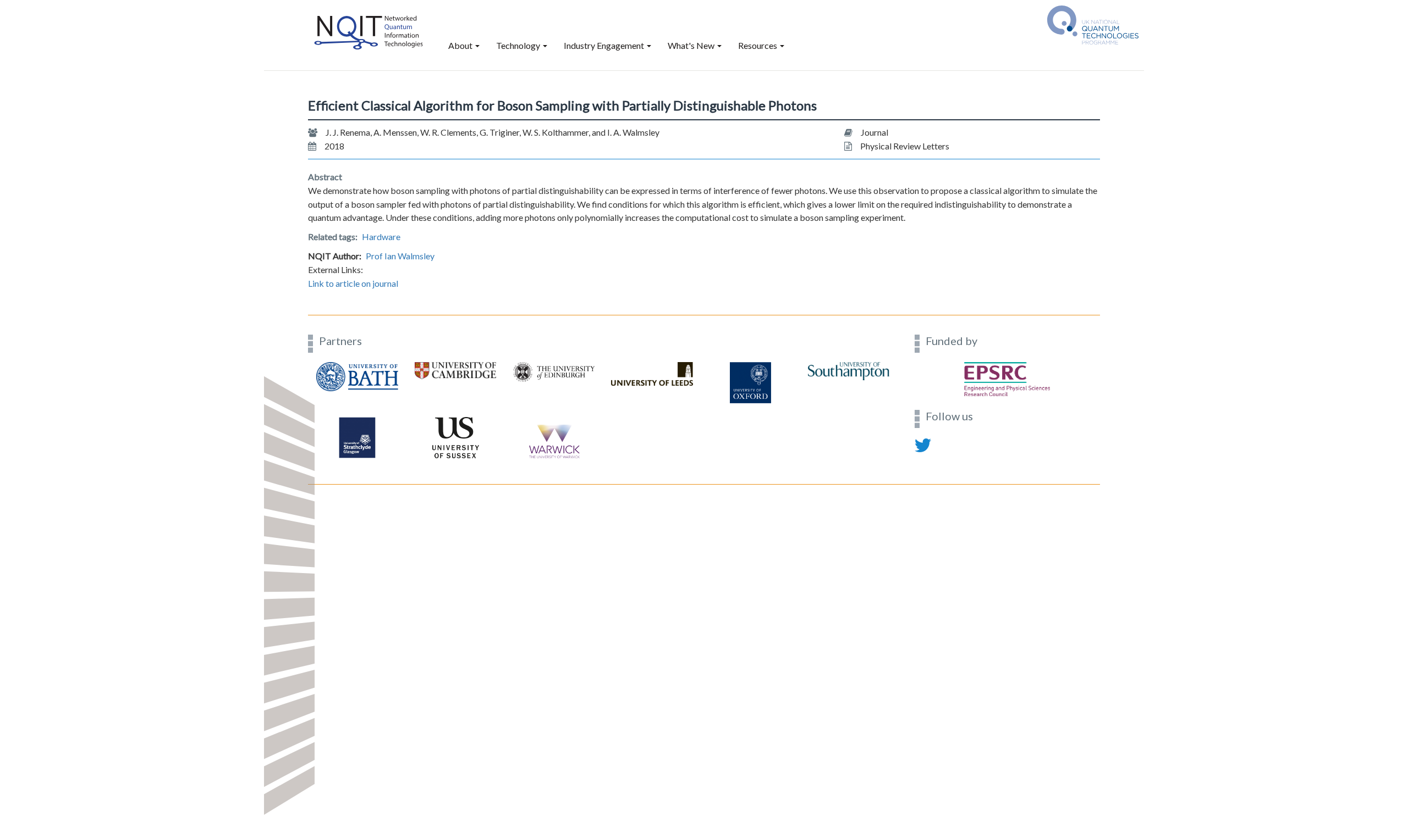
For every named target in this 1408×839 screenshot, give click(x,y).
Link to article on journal (353, 283)
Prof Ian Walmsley (400, 256)
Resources (758, 45)
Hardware (381, 236)
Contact (322, 477)
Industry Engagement (605, 45)
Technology (519, 45)
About (461, 45)
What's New (692, 45)
